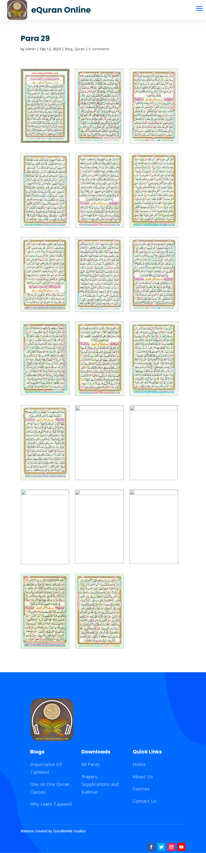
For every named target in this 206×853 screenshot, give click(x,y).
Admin (30, 49)
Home (139, 764)
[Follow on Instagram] (171, 847)
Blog (69, 49)
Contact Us (145, 801)
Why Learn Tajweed (51, 804)
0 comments (99, 49)
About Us (143, 777)
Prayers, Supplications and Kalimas (100, 784)
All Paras (90, 764)
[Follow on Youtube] (181, 847)
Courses (141, 789)
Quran (80, 49)
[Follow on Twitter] (161, 847)
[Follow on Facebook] (151, 847)
